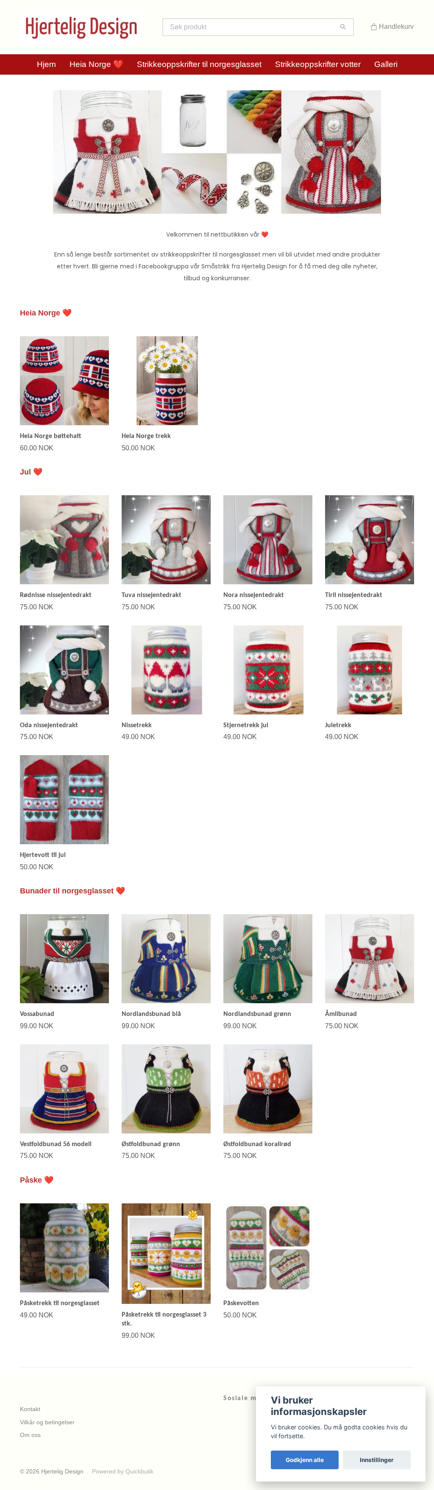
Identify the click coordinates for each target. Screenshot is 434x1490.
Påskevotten (241, 1303)
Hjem (46, 64)
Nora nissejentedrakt (253, 595)
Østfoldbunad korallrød (257, 1144)
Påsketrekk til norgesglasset (60, 1303)
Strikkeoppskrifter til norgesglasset (199, 64)
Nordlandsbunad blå (151, 1014)
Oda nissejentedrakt (49, 725)
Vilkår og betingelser (47, 1422)
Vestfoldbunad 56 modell (56, 1144)
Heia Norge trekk (146, 436)
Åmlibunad (341, 1014)
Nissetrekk (137, 725)
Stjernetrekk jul (245, 725)
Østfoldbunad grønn (151, 1144)
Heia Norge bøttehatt (50, 436)
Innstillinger (377, 1460)
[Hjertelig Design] (118, 27)
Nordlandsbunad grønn (257, 1014)
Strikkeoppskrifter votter (318, 64)
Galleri (386, 64)
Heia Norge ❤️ (96, 64)
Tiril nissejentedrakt (353, 595)
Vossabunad (37, 1014)
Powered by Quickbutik (122, 1471)
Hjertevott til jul (43, 855)
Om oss (30, 1434)
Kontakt (30, 1409)
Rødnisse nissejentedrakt (56, 595)
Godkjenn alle (305, 1460)
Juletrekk (338, 725)
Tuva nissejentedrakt (151, 595)
